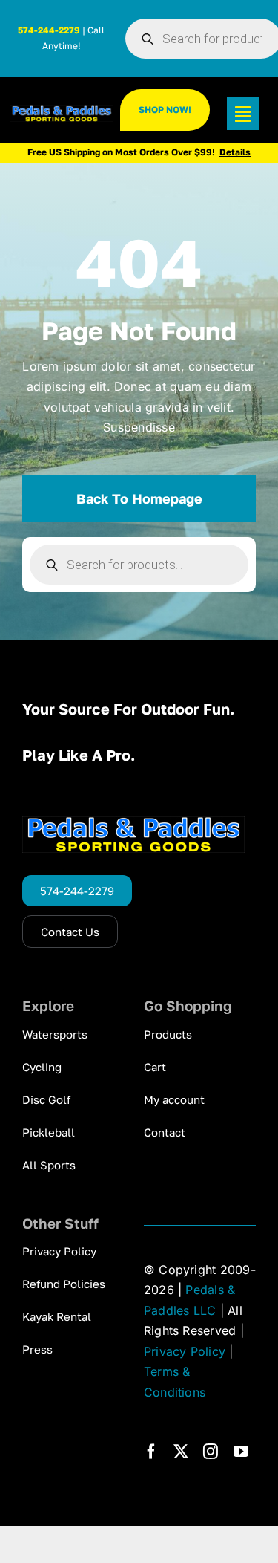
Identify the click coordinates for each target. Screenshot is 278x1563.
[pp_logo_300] (61, 111)
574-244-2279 (49, 30)
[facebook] (151, 1451)
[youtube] (241, 1451)
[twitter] (180, 1451)
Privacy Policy (184, 1351)
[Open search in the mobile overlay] (139, 564)
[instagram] (210, 1451)
